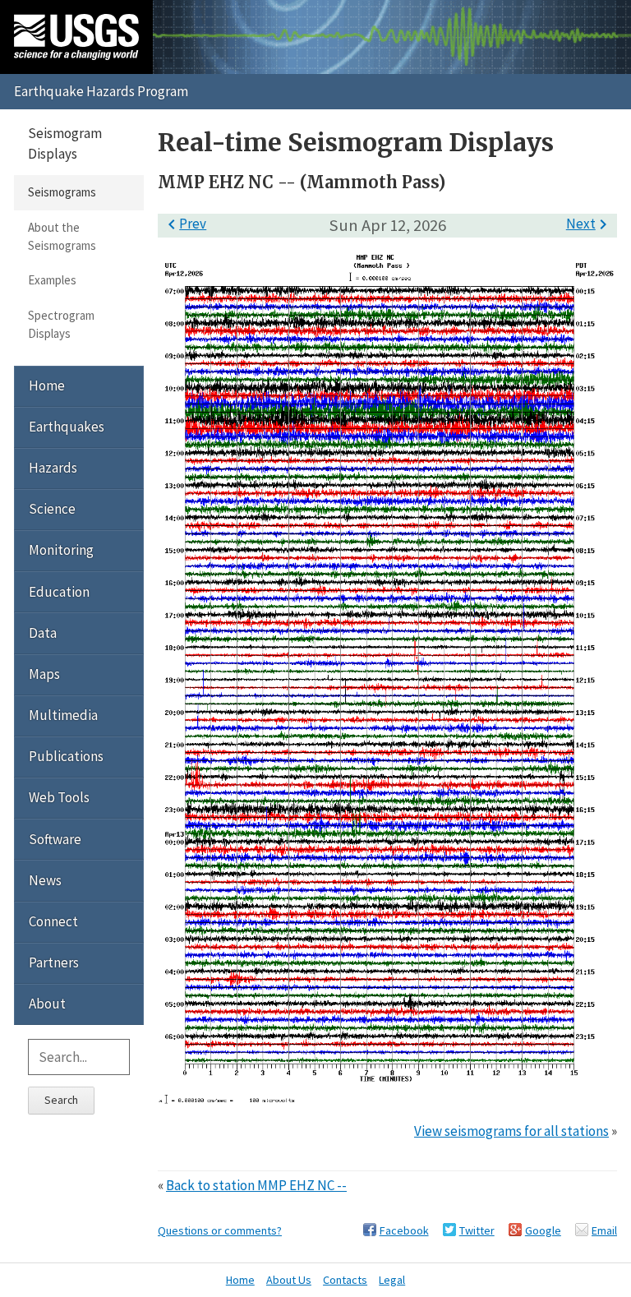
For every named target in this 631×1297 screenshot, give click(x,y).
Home (47, 385)
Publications (66, 756)
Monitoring (61, 550)
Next (589, 224)
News (45, 880)
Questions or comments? (220, 1230)
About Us (288, 1279)
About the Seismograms (62, 236)
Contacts (345, 1279)
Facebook (404, 1230)
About (47, 1004)
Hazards (53, 468)
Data (43, 633)
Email (604, 1230)
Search (61, 1099)
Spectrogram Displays (61, 324)
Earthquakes (66, 427)
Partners (54, 962)
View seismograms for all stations (511, 1131)
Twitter (477, 1230)
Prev (184, 224)
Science (52, 509)
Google (543, 1230)
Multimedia (63, 715)
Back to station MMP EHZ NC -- (256, 1185)
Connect (53, 921)
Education (59, 592)
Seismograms (62, 192)
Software (55, 839)
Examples (52, 280)
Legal (392, 1279)
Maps (44, 674)
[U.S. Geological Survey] (76, 37)
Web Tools (59, 797)
